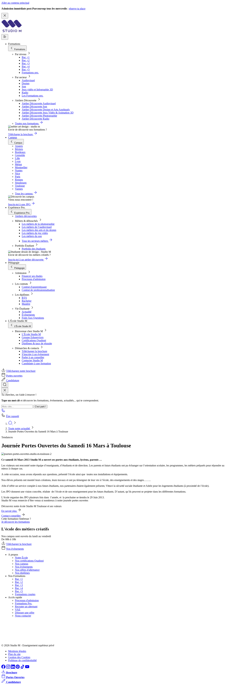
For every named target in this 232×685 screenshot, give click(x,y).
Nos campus (21, 563)
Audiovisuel (28, 80)
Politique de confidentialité (22, 660)
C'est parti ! (40, 406)
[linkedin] (13, 667)
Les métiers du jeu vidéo (35, 233)
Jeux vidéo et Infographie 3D (37, 89)
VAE (17, 609)
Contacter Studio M (32, 360)
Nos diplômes (22, 572)
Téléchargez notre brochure (20, 370)
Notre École (21, 557)
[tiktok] (22, 667)
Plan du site (14, 654)
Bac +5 (26, 69)
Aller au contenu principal (15, 2)
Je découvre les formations (15, 521)
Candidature (12, 380)
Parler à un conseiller (33, 357)
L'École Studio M (31, 334)
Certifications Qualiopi (34, 340)
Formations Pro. (23, 603)
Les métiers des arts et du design (39, 230)
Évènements (28, 314)
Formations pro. (30, 72)
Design (25, 83)
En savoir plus (9, 511)
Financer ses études (32, 276)
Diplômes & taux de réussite (37, 343)
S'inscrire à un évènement (35, 354)
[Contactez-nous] (3, 411)
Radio (25, 92)
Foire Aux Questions (33, 317)
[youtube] (27, 667)
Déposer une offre (24, 612)
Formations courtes (25, 594)
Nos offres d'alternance (27, 569)
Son (24, 86)
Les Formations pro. (32, 95)
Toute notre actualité (19, 428)
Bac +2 (26, 60)
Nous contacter (23, 615)
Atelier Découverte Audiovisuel (39, 103)
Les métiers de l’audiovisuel (37, 227)
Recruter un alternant (26, 606)
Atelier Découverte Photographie (39, 115)
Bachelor (26, 300)
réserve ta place (77, 8)
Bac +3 (26, 63)
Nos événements (15, 548)
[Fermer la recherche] (4, 390)
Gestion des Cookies (19, 657)
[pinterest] (18, 667)
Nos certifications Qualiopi (29, 560)
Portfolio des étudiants (34, 248)
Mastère (26, 303)
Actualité (26, 311)
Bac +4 (26, 66)
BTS (24, 297)
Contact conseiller (11, 515)
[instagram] (8, 667)
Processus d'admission (34, 279)
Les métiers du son (32, 236)
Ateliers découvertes (26, 216)
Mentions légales (17, 651)
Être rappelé (12, 416)
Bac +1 (26, 57)
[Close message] (4, 15)
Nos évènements (24, 566)
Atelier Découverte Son (34, 106)
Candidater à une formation (36, 363)
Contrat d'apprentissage (34, 286)
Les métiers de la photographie (38, 224)
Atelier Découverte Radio (35, 118)
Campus (12, 137)
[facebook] (3, 667)
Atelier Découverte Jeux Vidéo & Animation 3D (48, 112)
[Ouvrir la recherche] (4, 385)
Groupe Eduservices (32, 337)
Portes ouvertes (14, 375)
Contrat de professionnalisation (38, 290)
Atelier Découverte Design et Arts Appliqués (46, 109)
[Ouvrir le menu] (4, 37)
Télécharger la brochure (34, 351)
